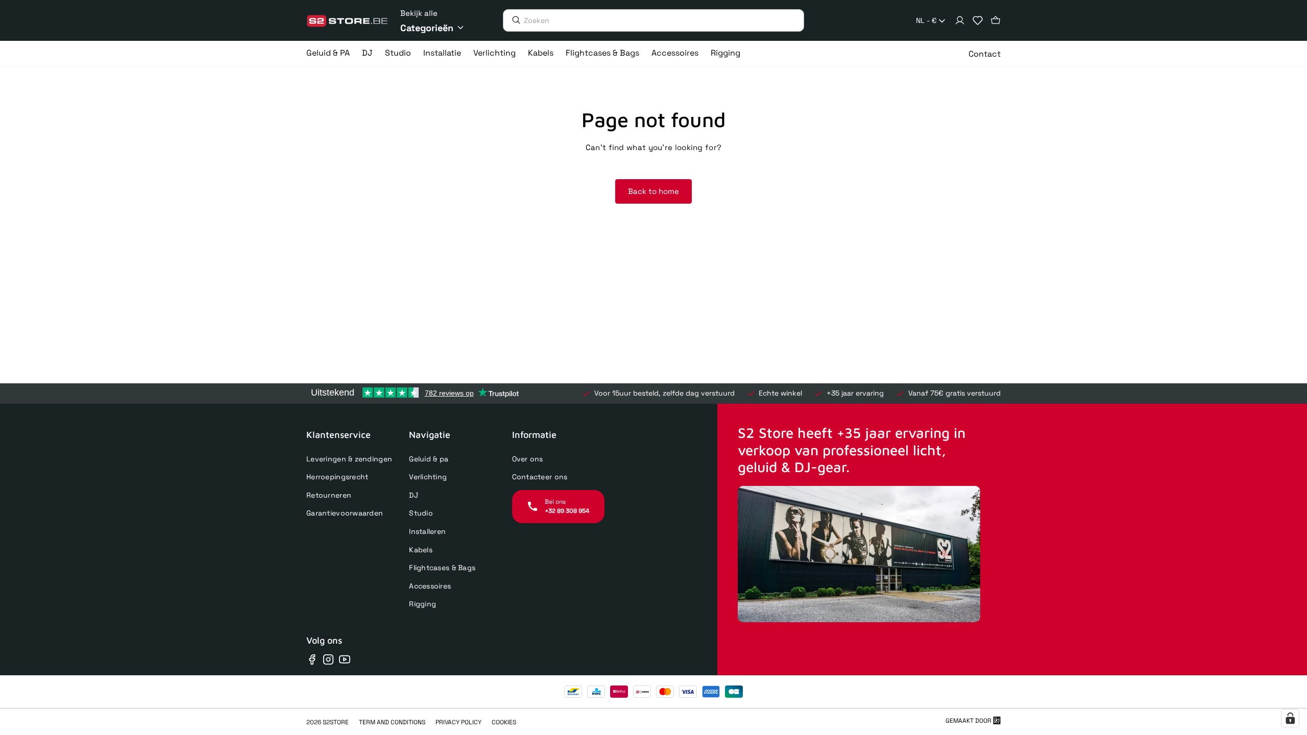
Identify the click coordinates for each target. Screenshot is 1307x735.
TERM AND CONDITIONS (392, 722)
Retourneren (328, 495)
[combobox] (931, 21)
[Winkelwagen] (995, 20)
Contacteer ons (540, 476)
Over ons (527, 458)
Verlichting (428, 476)
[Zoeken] (513, 20)
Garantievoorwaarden (344, 513)
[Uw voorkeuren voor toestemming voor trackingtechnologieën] (1290, 718)
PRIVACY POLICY (458, 722)
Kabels (420, 549)
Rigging (422, 603)
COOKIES (504, 722)
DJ (413, 495)
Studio (421, 513)
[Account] (960, 20)
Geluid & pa (428, 458)
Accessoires (430, 586)
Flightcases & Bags (442, 567)
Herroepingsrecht (337, 476)
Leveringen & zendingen (349, 458)
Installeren (427, 531)
